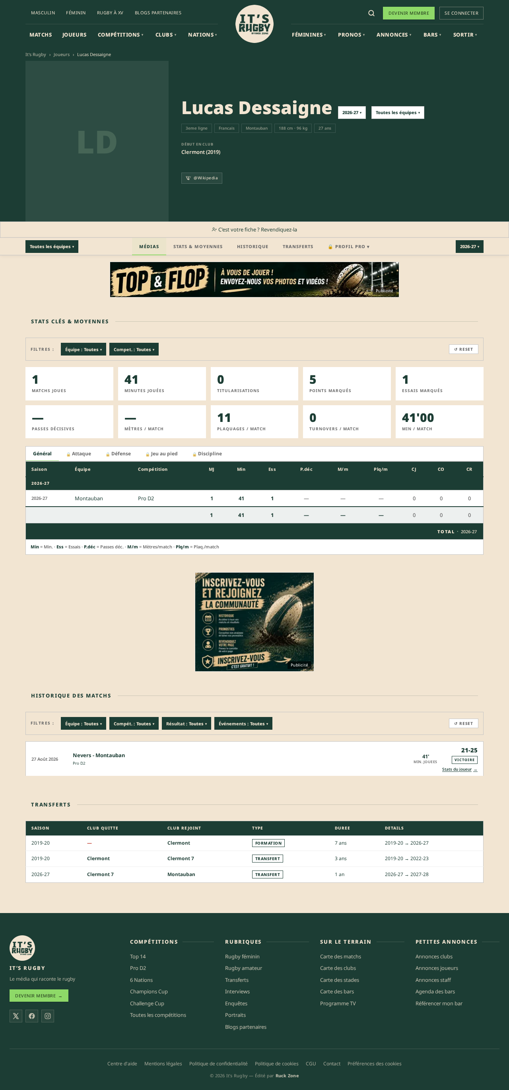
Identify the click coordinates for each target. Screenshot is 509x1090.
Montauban (181, 874)
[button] (254, 758)
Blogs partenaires (158, 13)
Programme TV (338, 1003)
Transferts (298, 246)
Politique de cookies (277, 1063)
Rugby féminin (242, 956)
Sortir (465, 34)
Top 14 (138, 956)
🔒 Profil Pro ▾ (349, 246)
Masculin (43, 13)
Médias (149, 246)
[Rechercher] (371, 13)
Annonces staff (433, 979)
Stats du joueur (460, 769)
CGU (311, 1063)
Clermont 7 (180, 858)
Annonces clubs (434, 956)
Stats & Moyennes (198, 246)
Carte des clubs (338, 967)
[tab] (42, 454)
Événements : (243, 724)
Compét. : (134, 724)
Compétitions (121, 34)
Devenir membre (409, 13)
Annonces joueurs (437, 967)
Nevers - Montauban (99, 755)
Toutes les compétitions (158, 1014)
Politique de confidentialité (218, 1063)
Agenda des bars (435, 991)
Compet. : (134, 349)
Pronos (351, 34)
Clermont (178, 842)
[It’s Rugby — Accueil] (22, 948)
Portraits (235, 1014)
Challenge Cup (147, 1003)
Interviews (237, 991)
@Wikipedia (206, 178)
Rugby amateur (243, 967)
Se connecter (461, 13)
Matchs (40, 34)
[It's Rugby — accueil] (254, 23)
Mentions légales (163, 1063)
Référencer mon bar (439, 1003)
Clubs (166, 34)
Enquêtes (236, 1003)
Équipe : (83, 349)
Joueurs (74, 34)
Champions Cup (149, 991)
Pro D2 (79, 763)
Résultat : (186, 724)
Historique (252, 246)
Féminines (309, 34)
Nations (202, 34)
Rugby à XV (110, 13)
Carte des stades (339, 979)
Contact (331, 1063)
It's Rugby (35, 54)
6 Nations (141, 979)
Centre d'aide (122, 1063)
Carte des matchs (340, 956)
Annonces (394, 34)
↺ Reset (463, 349)
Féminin (76, 13)
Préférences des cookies (375, 1063)
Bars (432, 34)
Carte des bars (337, 991)
